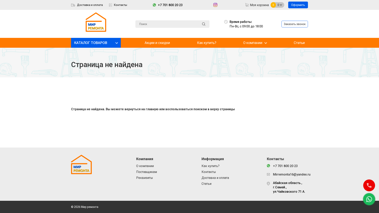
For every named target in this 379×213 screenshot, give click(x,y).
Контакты (120, 5)
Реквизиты (144, 178)
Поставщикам (146, 172)
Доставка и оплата (90, 5)
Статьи (299, 43)
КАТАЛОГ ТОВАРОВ (90, 43)
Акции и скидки (157, 43)
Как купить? (206, 43)
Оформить (298, 5)
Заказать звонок (295, 24)
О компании (252, 43)
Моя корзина (259, 5)
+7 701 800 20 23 (170, 5)
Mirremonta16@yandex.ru (290, 174)
